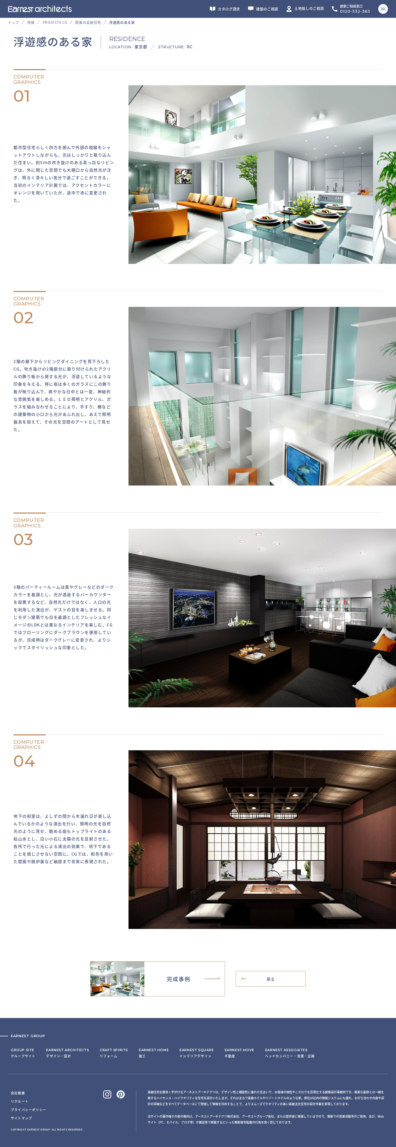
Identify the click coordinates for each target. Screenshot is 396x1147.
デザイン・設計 (67, 1053)
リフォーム (114, 1053)
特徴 (30, 22)
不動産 (239, 1053)
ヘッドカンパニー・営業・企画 (290, 1053)
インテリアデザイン (196, 1053)
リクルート (20, 1101)
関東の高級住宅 (88, 22)
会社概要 (18, 1093)
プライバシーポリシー (28, 1109)
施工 (154, 1053)
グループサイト (23, 1053)
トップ (13, 22)
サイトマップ (21, 1118)
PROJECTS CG (55, 22)
